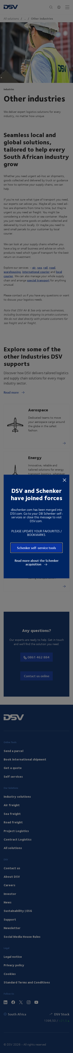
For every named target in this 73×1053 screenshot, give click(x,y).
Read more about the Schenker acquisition (37, 562)
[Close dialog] (64, 480)
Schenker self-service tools (36, 547)
